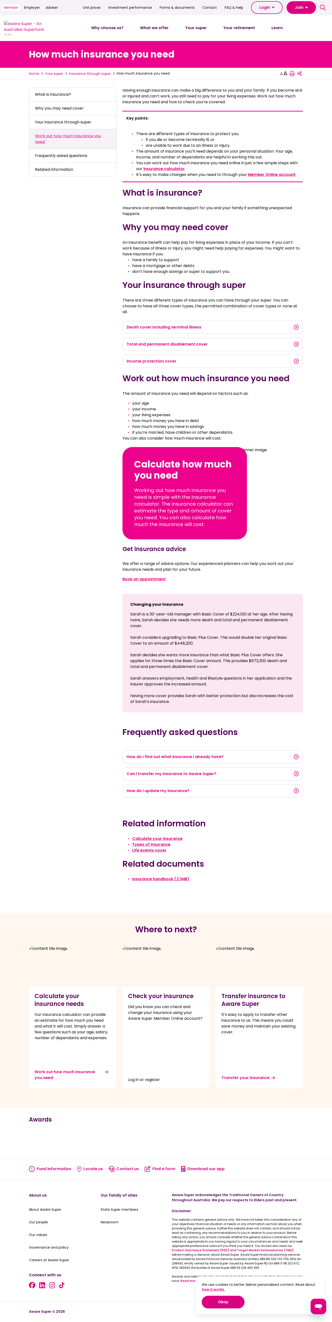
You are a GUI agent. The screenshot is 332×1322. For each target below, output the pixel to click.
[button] (267, 7)
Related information (54, 169)
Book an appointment (144, 579)
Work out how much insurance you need (68, 139)
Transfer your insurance (245, 1077)
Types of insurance (151, 844)
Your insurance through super (63, 122)
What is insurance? (53, 94)
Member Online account (272, 174)
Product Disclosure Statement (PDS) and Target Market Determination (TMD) (233, 1250)
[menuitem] (107, 28)
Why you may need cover (59, 108)
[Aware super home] (26, 28)
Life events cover (149, 850)
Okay (231, 1302)
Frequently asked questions (61, 155)
